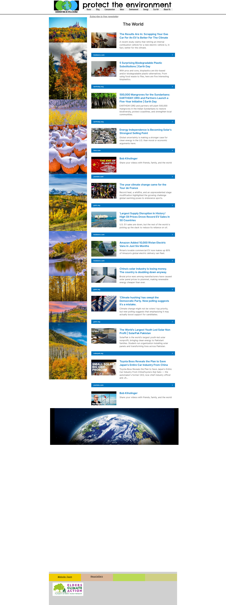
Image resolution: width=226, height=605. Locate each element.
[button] (98, 9)
